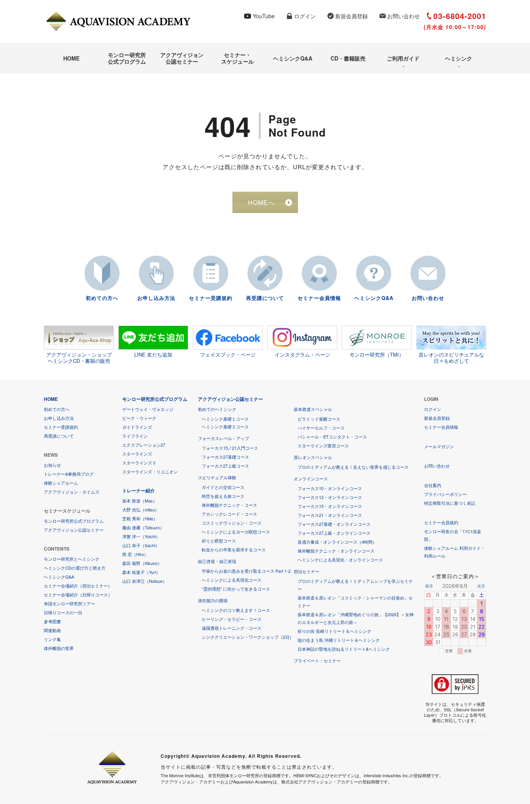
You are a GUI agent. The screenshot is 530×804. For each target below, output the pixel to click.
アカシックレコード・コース (229, 514)
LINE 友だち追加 (153, 354)
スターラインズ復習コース (323, 445)
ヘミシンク (458, 58)
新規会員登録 (351, 16)
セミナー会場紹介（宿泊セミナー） (78, 585)
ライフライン (135, 436)
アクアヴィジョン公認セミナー (182, 58)
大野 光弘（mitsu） (140, 509)
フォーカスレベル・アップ (223, 438)
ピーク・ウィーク (139, 418)
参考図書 (52, 621)
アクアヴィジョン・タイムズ (71, 492)
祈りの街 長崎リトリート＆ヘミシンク (334, 631)
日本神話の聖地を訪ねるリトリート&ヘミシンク (344, 649)
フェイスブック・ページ (228, 354)
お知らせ (52, 465)
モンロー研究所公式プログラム (127, 58)
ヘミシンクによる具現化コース (232, 580)
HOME (71, 58)
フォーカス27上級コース (225, 466)
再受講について (265, 298)
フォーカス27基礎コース (225, 457)
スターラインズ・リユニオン (150, 471)
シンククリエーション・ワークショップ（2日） (248, 637)
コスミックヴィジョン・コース (232, 523)
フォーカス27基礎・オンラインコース (334, 524)
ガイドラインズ (137, 427)
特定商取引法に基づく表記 (449, 503)
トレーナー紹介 (138, 490)
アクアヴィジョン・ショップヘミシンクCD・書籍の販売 (79, 357)
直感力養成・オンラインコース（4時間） (337, 542)
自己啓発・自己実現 (217, 561)
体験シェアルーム (61, 483)
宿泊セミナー (306, 571)
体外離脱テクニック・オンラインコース (336, 551)
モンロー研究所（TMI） (377, 354)
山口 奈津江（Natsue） (144, 581)
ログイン (305, 16)
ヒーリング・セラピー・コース (232, 619)
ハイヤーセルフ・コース (321, 428)
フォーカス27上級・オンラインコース (334, 533)
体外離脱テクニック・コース (229, 505)
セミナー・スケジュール (237, 58)
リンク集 (52, 639)
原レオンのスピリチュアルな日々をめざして (451, 357)
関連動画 (52, 630)
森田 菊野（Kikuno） (142, 563)
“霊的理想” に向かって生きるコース (236, 589)
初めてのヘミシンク (217, 409)
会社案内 (432, 485)
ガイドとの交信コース (223, 487)
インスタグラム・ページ (302, 354)
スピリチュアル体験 (217, 477)
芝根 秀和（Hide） (140, 518)
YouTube (264, 16)
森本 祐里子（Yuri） (141, 572)
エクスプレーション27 (143, 445)
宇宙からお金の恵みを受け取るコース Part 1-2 (246, 571)
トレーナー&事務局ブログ (69, 474)
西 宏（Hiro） (135, 554)
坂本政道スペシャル (313, 409)
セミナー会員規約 (441, 522)
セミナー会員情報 (319, 298)
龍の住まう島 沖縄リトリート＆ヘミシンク (339, 640)
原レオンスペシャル (313, 457)
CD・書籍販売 (348, 58)
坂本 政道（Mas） (139, 500)
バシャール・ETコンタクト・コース (332, 436)
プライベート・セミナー (317, 660)
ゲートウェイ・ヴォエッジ (147, 409)
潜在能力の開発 (213, 600)
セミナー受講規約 (210, 298)
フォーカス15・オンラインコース (330, 506)
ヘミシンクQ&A (292, 58)
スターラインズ (137, 454)
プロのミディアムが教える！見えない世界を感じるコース (353, 467)
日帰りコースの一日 (63, 612)
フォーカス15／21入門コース (230, 448)
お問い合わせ (403, 16)
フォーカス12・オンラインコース (330, 497)
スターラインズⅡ (139, 462)
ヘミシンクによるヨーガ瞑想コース (236, 531)
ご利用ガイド (403, 58)
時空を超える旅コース (223, 496)
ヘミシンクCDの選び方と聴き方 (75, 568)
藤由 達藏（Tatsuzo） (143, 527)
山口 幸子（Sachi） (140, 545)
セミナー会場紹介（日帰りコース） (78, 594)
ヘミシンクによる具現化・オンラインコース (340, 559)
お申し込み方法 (156, 298)
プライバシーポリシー (445, 494)
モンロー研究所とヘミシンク (71, 559)
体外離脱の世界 (59, 648)
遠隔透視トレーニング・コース (232, 628)
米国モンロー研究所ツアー (69, 603)
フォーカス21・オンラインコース (330, 515)
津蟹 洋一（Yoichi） (141, 536)
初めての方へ (102, 298)
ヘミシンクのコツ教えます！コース (236, 610)
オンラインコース (311, 478)
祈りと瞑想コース (219, 540)
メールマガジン (439, 446)
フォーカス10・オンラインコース (330, 488)
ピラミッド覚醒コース (319, 419)
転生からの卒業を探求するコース (234, 549)
